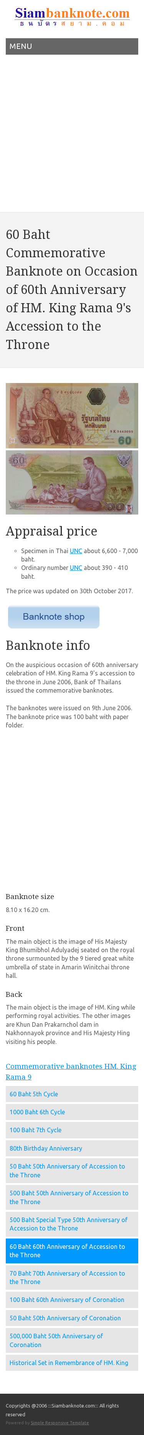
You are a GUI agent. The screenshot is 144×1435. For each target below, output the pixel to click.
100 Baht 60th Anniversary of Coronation (67, 1299)
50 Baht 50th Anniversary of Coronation (65, 1318)
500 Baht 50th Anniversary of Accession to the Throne (69, 1197)
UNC (76, 550)
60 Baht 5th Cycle (34, 1094)
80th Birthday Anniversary (46, 1148)
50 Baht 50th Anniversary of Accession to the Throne (67, 1170)
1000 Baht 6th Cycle (37, 1112)
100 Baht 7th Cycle (35, 1130)
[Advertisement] (72, 136)
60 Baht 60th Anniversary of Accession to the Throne (67, 1250)
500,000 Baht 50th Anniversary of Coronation (56, 1340)
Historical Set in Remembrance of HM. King (69, 1362)
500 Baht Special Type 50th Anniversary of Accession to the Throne (68, 1224)
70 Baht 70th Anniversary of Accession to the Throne (67, 1277)
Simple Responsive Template (60, 1422)
